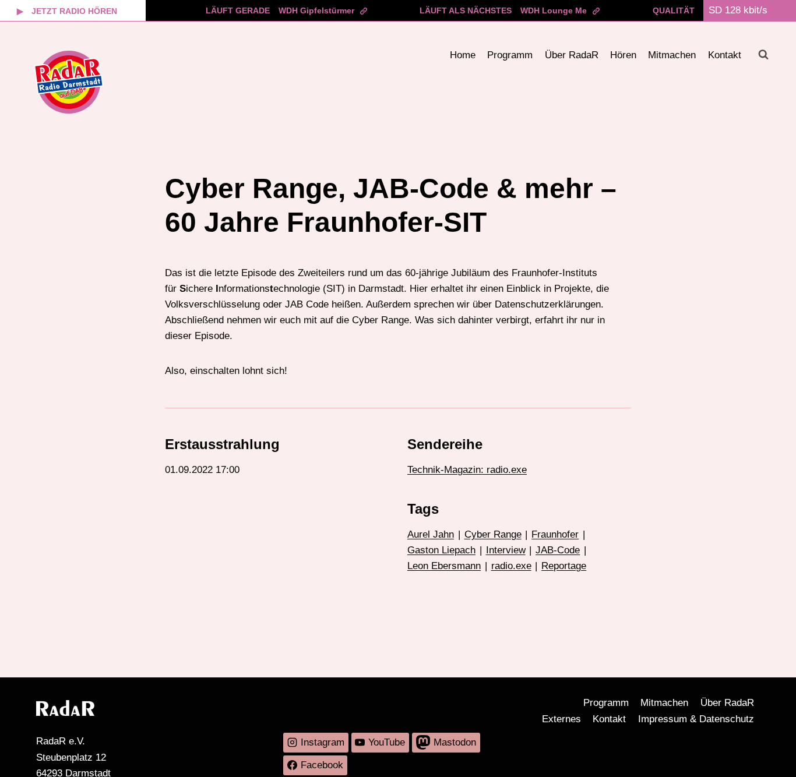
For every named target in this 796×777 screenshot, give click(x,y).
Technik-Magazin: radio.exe (467, 469)
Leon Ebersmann (444, 565)
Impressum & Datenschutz (696, 719)
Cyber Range (493, 534)
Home (463, 55)
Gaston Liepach (441, 550)
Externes (561, 719)
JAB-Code (558, 550)
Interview (506, 550)
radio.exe (511, 565)
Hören (623, 55)
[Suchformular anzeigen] (763, 54)
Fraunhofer (555, 534)
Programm (510, 55)
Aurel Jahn (430, 534)
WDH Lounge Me (553, 10)
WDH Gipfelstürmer (316, 10)
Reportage (563, 565)
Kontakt (724, 55)
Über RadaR (571, 55)
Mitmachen (672, 55)
